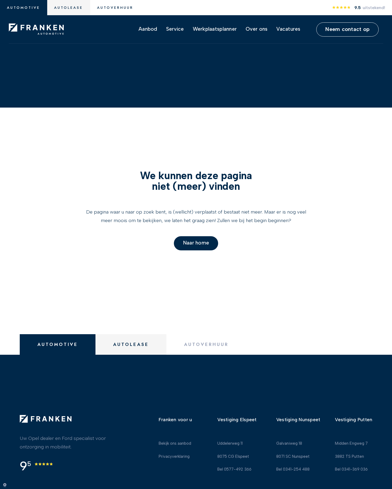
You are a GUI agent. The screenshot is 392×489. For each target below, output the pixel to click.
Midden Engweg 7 (351, 443)
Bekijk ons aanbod (175, 443)
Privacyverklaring (174, 457)
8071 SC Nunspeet (293, 457)
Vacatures (288, 29)
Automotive (23, 7)
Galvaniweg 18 (289, 443)
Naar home (196, 243)
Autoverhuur (115, 7)
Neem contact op (347, 29)
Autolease (68, 7)
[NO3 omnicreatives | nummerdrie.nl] (8, 485)
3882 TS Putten (349, 457)
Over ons (256, 29)
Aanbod (147, 29)
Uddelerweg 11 (230, 443)
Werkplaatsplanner (215, 29)
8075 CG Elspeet (233, 457)
